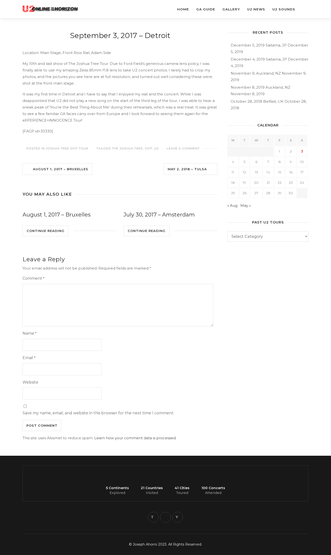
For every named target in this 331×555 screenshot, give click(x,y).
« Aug (232, 205)
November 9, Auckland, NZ (256, 73)
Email (29, 357)
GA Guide (205, 9)
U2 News (256, 9)
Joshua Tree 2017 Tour (67, 148)
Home (183, 9)
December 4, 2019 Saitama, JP (259, 59)
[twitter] (153, 517)
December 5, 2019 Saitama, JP (259, 45)
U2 (156, 148)
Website (30, 382)
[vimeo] (177, 517)
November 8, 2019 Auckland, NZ (260, 87)
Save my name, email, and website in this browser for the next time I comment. (98, 413)
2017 (148, 148)
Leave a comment (183, 148)
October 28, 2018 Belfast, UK (257, 101)
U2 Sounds (283, 9)
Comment (33, 278)
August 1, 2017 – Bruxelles (58, 169)
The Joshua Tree (127, 148)
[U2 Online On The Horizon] (56, 6)
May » (245, 205)
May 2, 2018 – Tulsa (189, 169)
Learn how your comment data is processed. (135, 438)
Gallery (231, 9)
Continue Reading (45, 231)
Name (29, 333)
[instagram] (165, 517)
